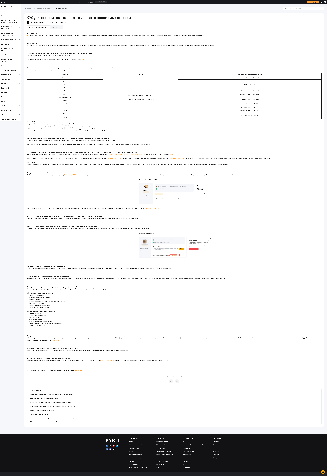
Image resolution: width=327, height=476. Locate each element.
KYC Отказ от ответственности (39, 414)
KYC (28, 35)
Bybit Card (216, 454)
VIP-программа (160, 448)
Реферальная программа (163, 451)
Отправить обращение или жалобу (193, 445)
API (183, 464)
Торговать (216, 441)
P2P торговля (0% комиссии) (164, 445)
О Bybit (131, 441)
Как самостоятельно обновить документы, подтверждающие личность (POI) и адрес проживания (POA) (61, 418)
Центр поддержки (188, 451)
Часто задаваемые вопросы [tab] (38, 27)
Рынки (27, 2)
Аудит (157, 467)
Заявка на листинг (161, 458)
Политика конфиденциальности (180, 473)
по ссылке (55, 340)
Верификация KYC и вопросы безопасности (49, 8)
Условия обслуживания (167, 473)
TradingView (216, 458)
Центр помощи (28, 8)
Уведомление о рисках (135, 454)
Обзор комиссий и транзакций (138, 467)
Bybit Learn (186, 458)
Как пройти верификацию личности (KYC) (42, 410)
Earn (214, 448)
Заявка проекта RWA (162, 461)
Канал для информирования (137, 458)
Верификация (186, 467)
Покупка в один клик (162, 441)
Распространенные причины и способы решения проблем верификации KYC (52, 406)
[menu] (10, 62)
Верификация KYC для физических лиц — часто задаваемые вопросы (50, 402)
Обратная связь (187, 454)
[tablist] (174, 27)
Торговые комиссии (188, 461)
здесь (83, 59)
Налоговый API (160, 464)
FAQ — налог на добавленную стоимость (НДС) (44, 422)
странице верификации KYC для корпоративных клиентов (126, 154)
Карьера (131, 461)
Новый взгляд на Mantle (136, 445)
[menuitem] (10, 6)
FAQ (184, 441)
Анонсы (131, 451)
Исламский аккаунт (134, 464)
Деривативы (216, 445)
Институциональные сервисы (164, 454)
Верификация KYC (70, 175)
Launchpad (216, 451)
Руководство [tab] (56, 27)
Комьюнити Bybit (134, 448)
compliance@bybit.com (115, 158)
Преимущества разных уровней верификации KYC (44, 398)
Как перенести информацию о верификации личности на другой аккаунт (51, 394)
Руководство (187, 448)
